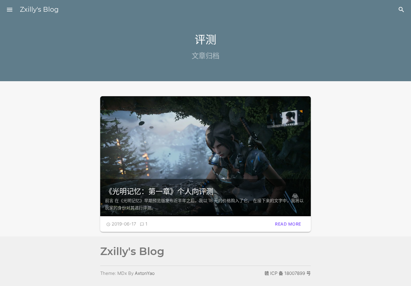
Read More (288, 223)
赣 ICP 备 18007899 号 (287, 273)
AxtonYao (145, 273)
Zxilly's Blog (39, 9)
